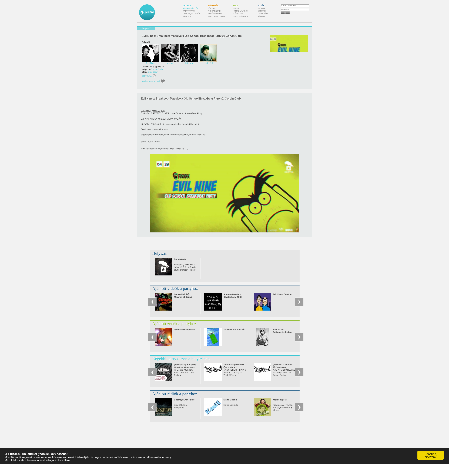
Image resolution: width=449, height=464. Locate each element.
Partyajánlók (191, 8)
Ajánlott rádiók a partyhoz (174, 393)
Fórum (211, 8)
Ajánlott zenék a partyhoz (174, 323)
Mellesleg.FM (280, 399)
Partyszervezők (216, 16)
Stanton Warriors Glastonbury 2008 (232, 295)
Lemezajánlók (240, 11)
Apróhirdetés (215, 14)
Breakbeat (153, 72)
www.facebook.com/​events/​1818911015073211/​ (164, 148)
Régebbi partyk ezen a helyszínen (181, 358)
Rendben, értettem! (430, 455)
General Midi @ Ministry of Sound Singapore (183, 297)
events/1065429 (181, 134)
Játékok (187, 16)
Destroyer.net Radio (184, 399)
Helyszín (159, 253)
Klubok (262, 11)
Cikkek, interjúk (192, 14)
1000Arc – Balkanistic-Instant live (282, 332)
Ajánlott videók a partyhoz (175, 288)
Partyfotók (189, 11)
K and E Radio (230, 399)
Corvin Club (157, 69)
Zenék (236, 8)
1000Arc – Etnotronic (234, 329)
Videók (261, 8)
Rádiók (261, 16)
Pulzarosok (214, 11)
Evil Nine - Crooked (282, 294)
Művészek (238, 14)
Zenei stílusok (241, 16)
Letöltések (264, 14)
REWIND (233, 367)
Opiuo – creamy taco (184, 329)
